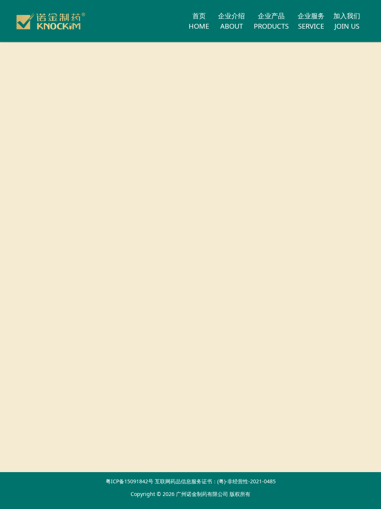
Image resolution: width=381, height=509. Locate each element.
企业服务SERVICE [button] (311, 21)
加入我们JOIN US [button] (346, 21)
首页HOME (199, 21)
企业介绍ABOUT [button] (231, 21)
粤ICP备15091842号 (129, 481)
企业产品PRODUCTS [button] (271, 21)
